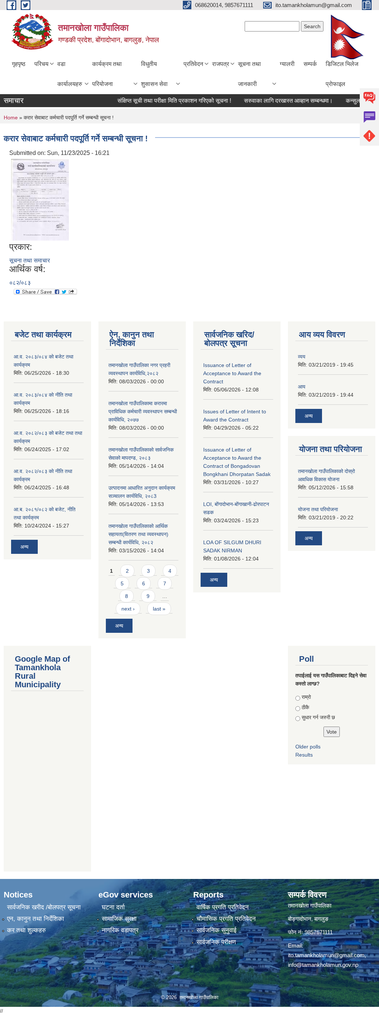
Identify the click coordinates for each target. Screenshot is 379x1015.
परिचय (41, 64)
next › (128, 609)
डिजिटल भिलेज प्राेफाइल (342, 74)
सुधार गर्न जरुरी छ (318, 717)
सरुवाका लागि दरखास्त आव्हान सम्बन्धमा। (275, 100)
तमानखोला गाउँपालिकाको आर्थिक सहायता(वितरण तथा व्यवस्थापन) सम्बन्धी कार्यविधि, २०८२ (138, 534)
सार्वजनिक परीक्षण (216, 942)
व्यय (301, 357)
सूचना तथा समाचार (29, 260)
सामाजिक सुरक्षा (119, 918)
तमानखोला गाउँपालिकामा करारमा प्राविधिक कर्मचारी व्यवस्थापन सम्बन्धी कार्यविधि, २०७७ (142, 411)
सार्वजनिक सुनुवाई (217, 930)
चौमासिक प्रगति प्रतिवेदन (226, 918)
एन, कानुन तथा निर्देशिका (35, 918)
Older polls (308, 747)
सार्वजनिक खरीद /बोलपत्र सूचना (44, 907)
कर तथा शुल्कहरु (26, 930)
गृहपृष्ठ (19, 64)
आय (301, 387)
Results (304, 755)
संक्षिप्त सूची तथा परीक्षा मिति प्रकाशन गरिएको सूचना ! (161, 100)
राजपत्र (220, 64)
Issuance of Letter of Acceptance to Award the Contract (232, 373)
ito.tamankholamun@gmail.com (326, 955)
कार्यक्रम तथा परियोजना (107, 74)
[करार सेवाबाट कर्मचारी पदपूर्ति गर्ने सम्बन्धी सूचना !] (40, 199)
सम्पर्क (310, 64)
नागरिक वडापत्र (120, 930)
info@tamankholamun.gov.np (323, 965)
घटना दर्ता (113, 907)
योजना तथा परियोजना (318, 509)
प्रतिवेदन (193, 64)
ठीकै (305, 707)
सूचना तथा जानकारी (249, 74)
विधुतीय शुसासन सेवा (154, 74)
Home (11, 117)
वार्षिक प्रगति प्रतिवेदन (223, 907)
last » (159, 609)
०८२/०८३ (20, 283)
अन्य (24, 547)
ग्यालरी (287, 64)
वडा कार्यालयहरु (69, 74)
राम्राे (306, 697)
